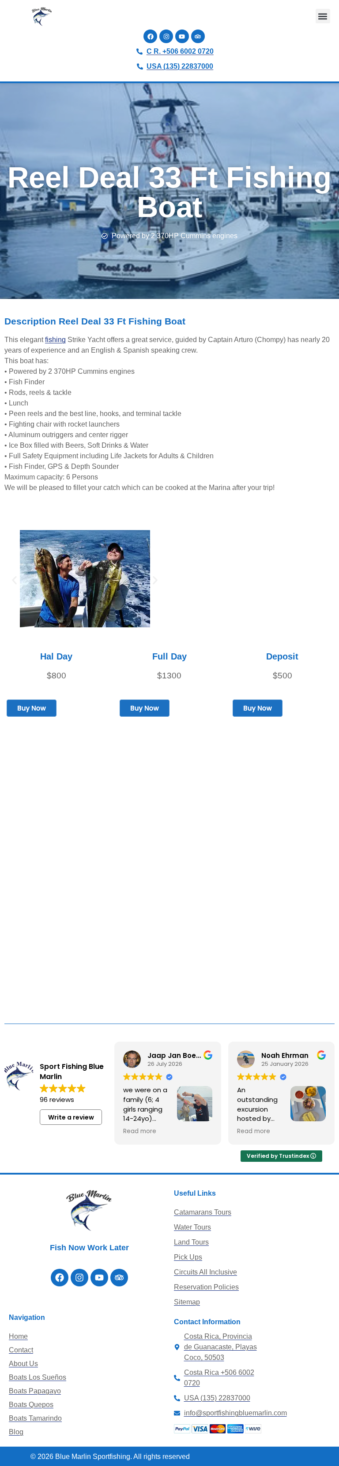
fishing (55, 339)
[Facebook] (150, 36)
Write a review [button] (71, 1117)
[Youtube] (182, 36)
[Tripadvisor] (198, 36)
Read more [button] (139, 1131)
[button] (323, 16)
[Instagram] (166, 36)
